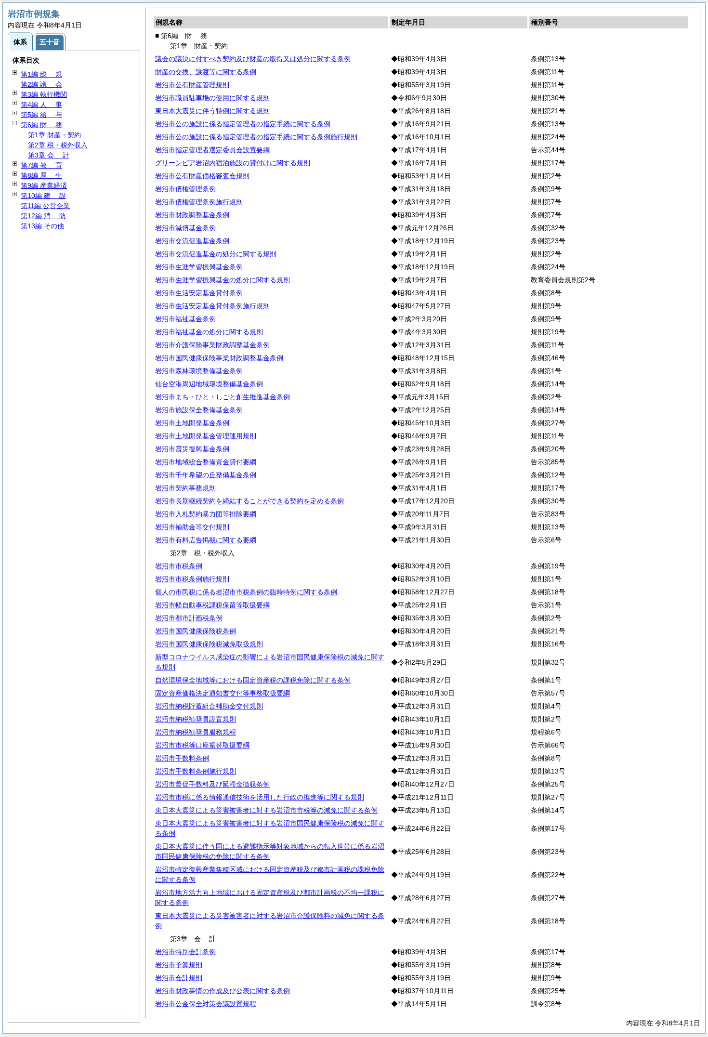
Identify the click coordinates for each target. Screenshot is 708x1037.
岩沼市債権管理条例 (185, 189)
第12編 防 (43, 216)
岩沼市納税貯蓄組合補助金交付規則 (209, 706)
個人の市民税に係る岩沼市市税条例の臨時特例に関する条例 (246, 592)
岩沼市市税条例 (178, 566)
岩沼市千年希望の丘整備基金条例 (205, 475)
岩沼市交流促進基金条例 (192, 241)
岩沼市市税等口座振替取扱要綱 (202, 745)
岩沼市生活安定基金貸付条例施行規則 (212, 306)
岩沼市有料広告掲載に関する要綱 (205, 540)
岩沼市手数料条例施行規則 (195, 771)
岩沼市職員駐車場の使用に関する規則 (212, 98)
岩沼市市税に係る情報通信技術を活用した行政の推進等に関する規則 (259, 797)
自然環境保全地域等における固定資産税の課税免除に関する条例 (253, 680)
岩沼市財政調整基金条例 (192, 215)
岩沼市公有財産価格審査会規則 (202, 176)
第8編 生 (41, 175)
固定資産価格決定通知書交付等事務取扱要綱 (222, 693)
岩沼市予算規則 (178, 965)
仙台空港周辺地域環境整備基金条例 (209, 384)
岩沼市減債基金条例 (185, 228)
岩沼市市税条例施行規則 (192, 579)
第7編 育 (41, 165)
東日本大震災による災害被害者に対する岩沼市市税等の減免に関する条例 (266, 810)
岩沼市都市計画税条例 (189, 618)
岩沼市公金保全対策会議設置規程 (205, 1004)
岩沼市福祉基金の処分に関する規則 (209, 332)
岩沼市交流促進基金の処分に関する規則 (215, 254)
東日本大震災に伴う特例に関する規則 (212, 111)
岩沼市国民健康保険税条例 (195, 631)
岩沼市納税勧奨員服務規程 (195, 732)
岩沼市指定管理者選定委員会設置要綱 (212, 150)
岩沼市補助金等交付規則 (192, 527)
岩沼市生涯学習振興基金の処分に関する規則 (222, 280)
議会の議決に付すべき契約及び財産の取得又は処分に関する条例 (253, 59)
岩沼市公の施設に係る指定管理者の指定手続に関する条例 (242, 124)
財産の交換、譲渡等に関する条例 (205, 72)
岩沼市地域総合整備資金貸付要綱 (205, 462)
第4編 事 (41, 104)
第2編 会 (41, 84)
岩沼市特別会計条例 (185, 952)
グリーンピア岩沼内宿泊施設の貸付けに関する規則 (232, 163)
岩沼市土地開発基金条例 (192, 423)
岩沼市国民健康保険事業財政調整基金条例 (219, 358)
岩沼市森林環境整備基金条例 (199, 371)
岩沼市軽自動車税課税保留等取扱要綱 (212, 605)
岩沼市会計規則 (178, 978)
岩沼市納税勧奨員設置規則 (195, 719)
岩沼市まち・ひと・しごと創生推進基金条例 (222, 397)
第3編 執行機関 (44, 94)
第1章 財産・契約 (54, 135)
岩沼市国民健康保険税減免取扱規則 (209, 644)
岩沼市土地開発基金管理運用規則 (205, 436)
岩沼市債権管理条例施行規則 (199, 202)
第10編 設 (43, 195)
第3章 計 (48, 155)
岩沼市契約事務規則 (185, 488)
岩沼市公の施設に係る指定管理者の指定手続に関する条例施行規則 (256, 137)
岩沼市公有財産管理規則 (192, 85)
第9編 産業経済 (44, 185)
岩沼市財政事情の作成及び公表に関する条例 (222, 991)
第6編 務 (41, 125)
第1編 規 (41, 74)
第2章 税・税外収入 (58, 145)
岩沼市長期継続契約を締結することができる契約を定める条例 (249, 501)
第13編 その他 (42, 226)
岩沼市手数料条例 (182, 758)
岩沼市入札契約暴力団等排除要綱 (205, 514)
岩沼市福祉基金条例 (185, 319)
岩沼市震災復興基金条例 (192, 449)
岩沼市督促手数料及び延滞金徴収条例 (212, 784)
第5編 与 (41, 114)
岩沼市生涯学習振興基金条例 (199, 267)
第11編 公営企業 (45, 206)
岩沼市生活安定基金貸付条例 (199, 293)
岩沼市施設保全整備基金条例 (199, 410)
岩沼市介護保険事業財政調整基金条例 (212, 345)
